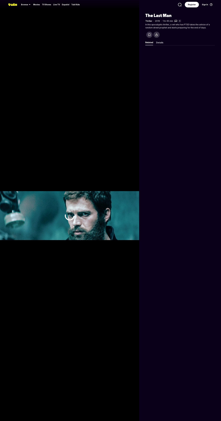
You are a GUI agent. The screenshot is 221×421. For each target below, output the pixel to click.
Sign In (205, 4)
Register (192, 4)
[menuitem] (26, 4)
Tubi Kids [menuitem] (75, 4)
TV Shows (46, 4)
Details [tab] (159, 42)
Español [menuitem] (65, 4)
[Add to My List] (149, 35)
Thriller (148, 21)
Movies (36, 4)
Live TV (56, 4)
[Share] (156, 35)
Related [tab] (149, 42)
